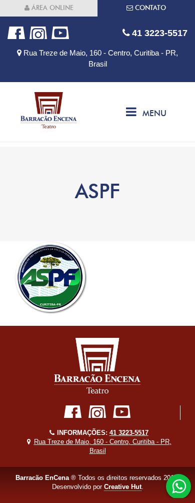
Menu (154, 113)
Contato (149, 8)
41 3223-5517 (159, 33)
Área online (52, 8)
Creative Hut (123, 486)
